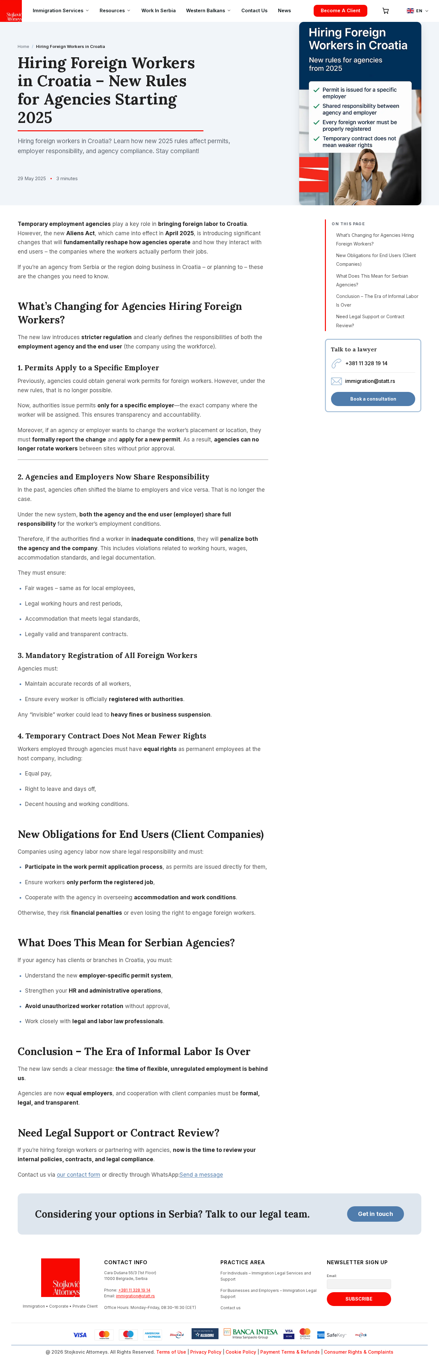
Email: (332, 1276)
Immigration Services (58, 11)
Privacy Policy (205, 1352)
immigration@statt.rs (370, 381)
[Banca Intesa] (251, 1335)
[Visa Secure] (288, 1335)
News (284, 11)
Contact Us (254, 11)
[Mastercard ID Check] (305, 1335)
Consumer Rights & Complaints (358, 1352)
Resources (112, 11)
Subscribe (358, 1299)
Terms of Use (171, 1352)
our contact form (78, 1175)
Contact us (230, 1307)
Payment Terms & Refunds (290, 1352)
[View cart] (385, 10)
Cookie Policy (241, 1352)
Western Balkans (205, 11)
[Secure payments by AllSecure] (205, 1335)
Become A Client (340, 11)
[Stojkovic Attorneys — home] (11, 11)
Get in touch (375, 1213)
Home (23, 46)
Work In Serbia (158, 11)
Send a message (201, 1175)
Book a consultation (373, 399)
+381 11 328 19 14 (366, 363)
